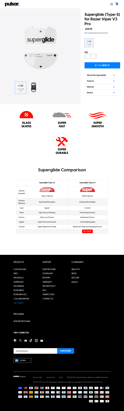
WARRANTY (47, 282)
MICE (16, 273)
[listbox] (23, 360)
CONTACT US (48, 299)
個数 (86, 52)
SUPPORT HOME (49, 269)
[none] (23, 360)
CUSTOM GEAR (20, 269)
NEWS (74, 273)
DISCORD (75, 278)
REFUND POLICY (49, 286)
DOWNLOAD (48, 273)
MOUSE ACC (19, 278)
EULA (61, 377)
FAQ (44, 290)
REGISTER (46, 278)
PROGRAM (19, 314)
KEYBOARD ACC (20, 294)
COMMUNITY (77, 262)
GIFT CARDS (18, 303)
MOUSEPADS (19, 286)
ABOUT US (75, 269)
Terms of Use (51, 377)
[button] (67, 47)
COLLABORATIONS (21, 299)
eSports (74, 282)
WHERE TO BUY (49, 294)
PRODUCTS (19, 262)
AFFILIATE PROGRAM (22, 321)
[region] (62, 204)
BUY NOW (87, 231)
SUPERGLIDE (18, 282)
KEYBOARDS (19, 290)
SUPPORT (47, 262)
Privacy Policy (37, 377)
